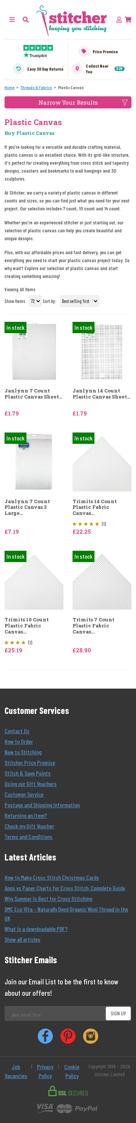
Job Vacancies (16, 1071)
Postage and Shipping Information (42, 804)
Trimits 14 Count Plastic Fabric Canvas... (95, 507)
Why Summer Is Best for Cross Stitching (48, 898)
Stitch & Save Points (28, 773)
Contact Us (17, 730)
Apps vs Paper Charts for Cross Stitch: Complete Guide (65, 887)
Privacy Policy (45, 1071)
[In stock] (34, 350)
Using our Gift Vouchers (31, 783)
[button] (26, 19)
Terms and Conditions (29, 836)
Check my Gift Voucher (29, 826)
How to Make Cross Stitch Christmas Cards (52, 877)
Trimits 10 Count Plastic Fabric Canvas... (27, 626)
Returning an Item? (26, 815)
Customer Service (24, 794)
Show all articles (22, 939)
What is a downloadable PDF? (36, 928)
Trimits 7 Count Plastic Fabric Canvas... (93, 626)
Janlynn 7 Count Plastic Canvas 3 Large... (27, 507)
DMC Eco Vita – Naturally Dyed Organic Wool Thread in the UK (66, 913)
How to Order (19, 741)
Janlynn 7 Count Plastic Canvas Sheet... (33, 394)
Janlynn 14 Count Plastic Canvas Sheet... (101, 394)
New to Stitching (23, 751)
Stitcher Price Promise (30, 762)
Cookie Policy (71, 1071)
